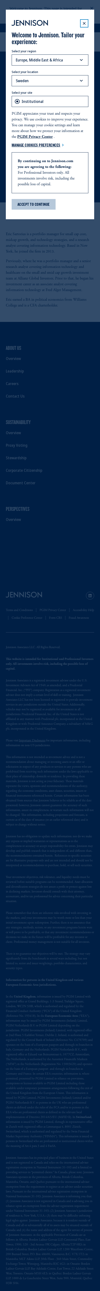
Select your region (24, 51)
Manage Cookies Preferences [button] (36, 145)
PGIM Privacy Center (35, 137)
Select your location (25, 72)
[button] (84, 23)
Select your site (22, 92)
